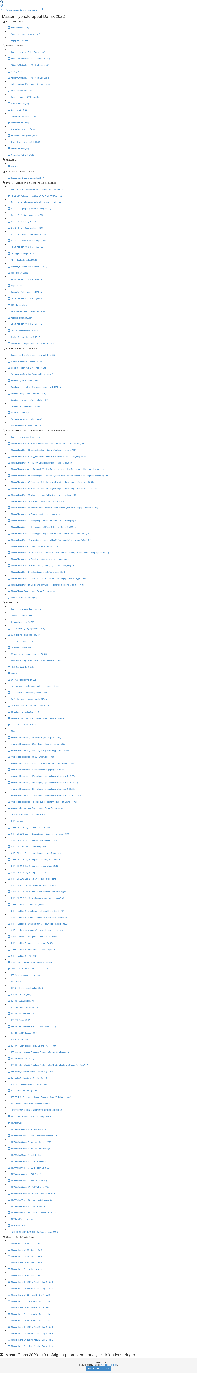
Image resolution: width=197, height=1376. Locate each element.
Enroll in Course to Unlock (98, 1368)
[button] (1, 2)
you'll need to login (109, 1364)
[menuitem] (1, 6)
